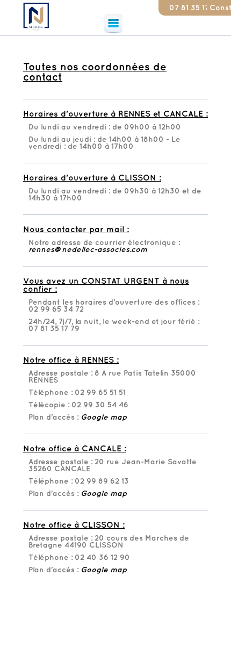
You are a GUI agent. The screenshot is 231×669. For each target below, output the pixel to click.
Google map (104, 417)
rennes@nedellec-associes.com (87, 249)
